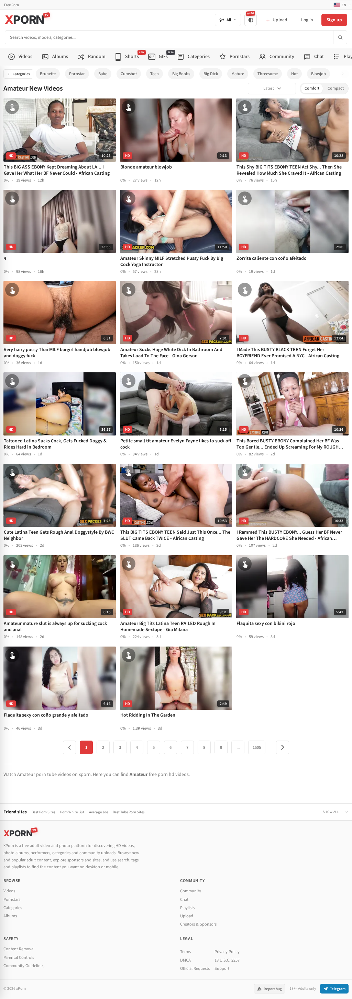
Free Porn (11, 5)
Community (190, 891)
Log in (307, 19)
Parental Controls (18, 957)
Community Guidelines (23, 966)
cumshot (129, 74)
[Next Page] (282, 747)
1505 (257, 747)
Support (221, 968)
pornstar (77, 74)
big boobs (181, 74)
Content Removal (18, 949)
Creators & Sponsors (198, 924)
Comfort (312, 88)
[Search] (340, 37)
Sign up (334, 19)
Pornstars (11, 899)
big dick (211, 74)
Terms (185, 952)
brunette (48, 74)
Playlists (187, 908)
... (238, 747)
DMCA (185, 960)
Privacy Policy (227, 952)
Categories (21, 74)
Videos (9, 891)
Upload (186, 916)
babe (102, 74)
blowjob (318, 74)
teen (154, 74)
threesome (267, 74)
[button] (344, 74)
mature (237, 74)
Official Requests (195, 968)
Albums (10, 916)
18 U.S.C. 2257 (227, 960)
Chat (184, 899)
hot (294, 74)
